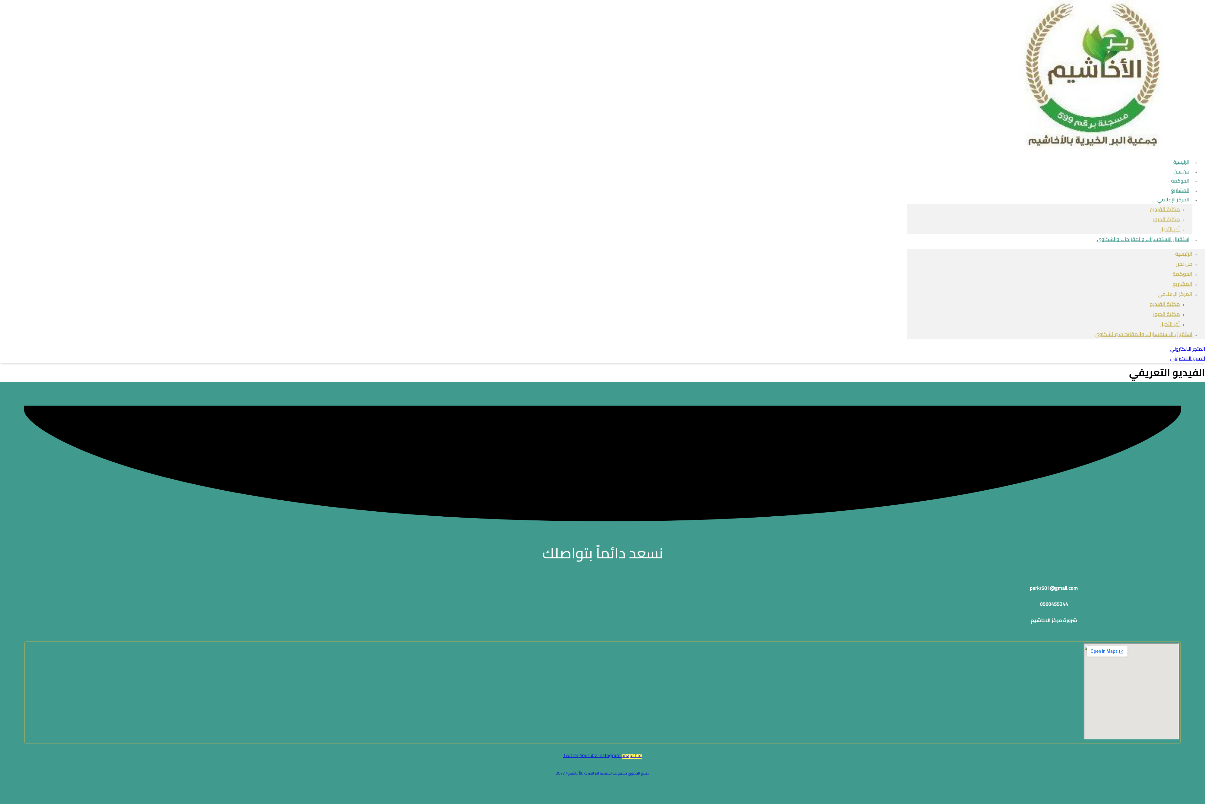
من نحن (1184, 264)
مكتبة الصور (1166, 219)
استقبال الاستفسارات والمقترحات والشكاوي (1143, 239)
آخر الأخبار (1170, 324)
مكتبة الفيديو (1165, 209)
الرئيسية (1183, 254)
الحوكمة (1182, 274)
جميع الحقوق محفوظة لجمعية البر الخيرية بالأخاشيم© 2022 (602, 773)
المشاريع (1182, 284)
